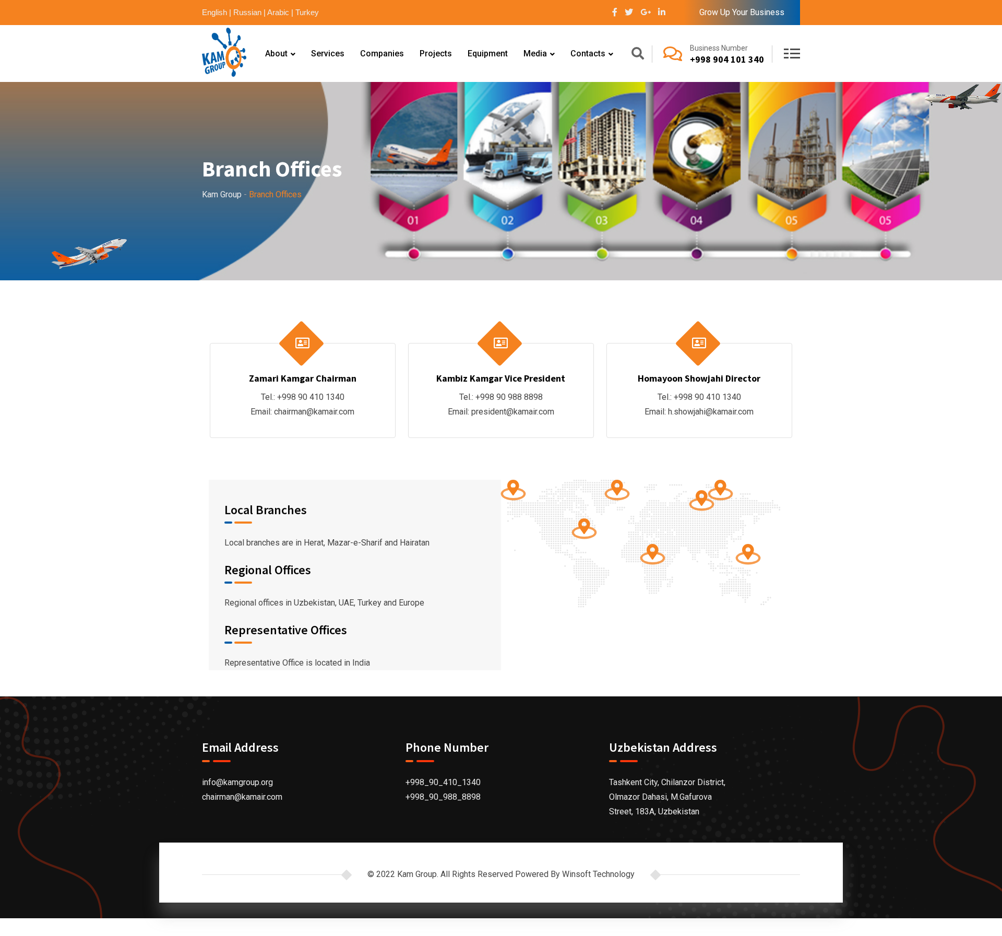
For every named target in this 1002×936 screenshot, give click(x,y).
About (276, 53)
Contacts (587, 53)
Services (327, 53)
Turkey (307, 12)
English (214, 12)
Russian (247, 12)
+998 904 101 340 (727, 59)
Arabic (278, 12)
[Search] (637, 55)
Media (535, 53)
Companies (382, 53)
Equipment (488, 53)
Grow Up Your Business (741, 12)
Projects (436, 53)
